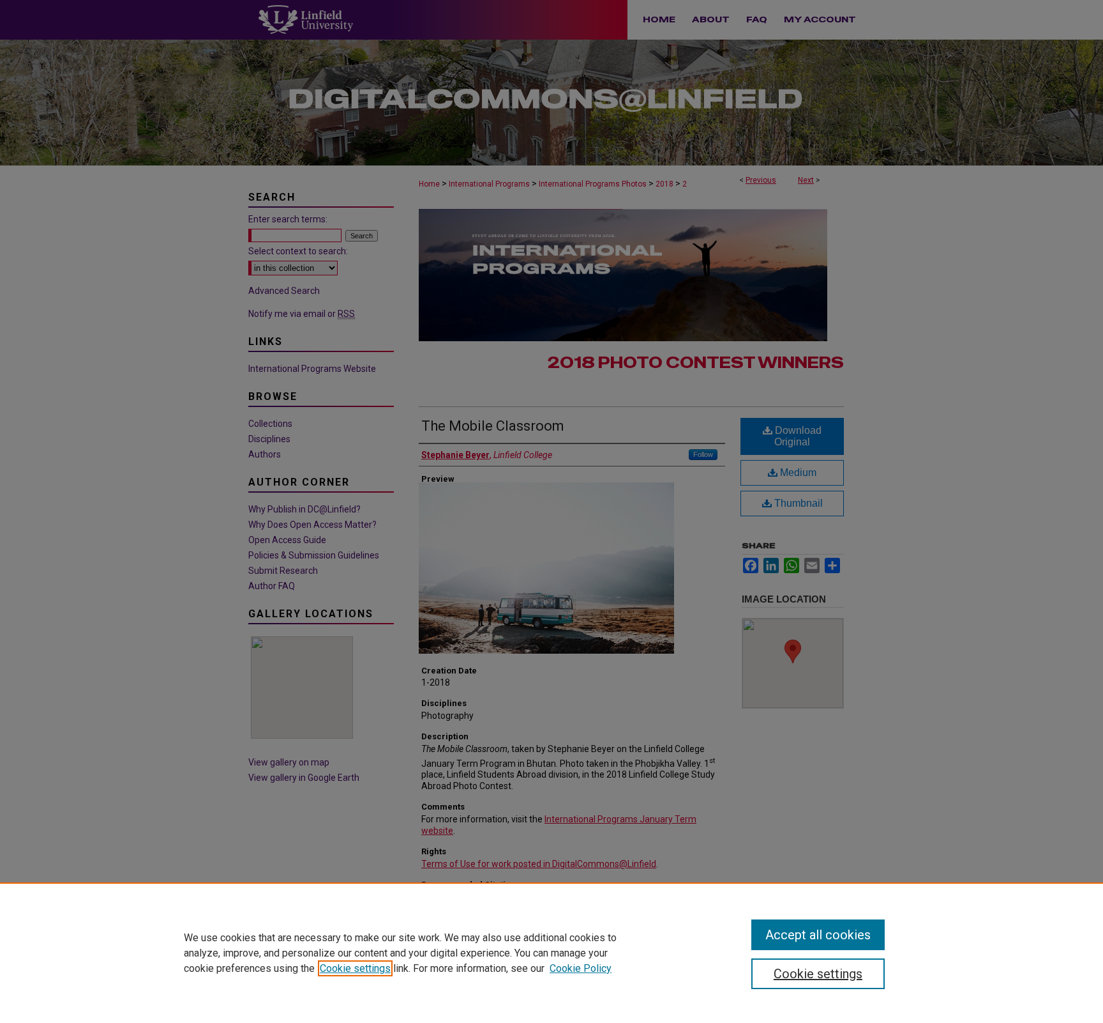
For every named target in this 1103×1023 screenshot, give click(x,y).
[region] (551, 952)
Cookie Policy (581, 968)
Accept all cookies (818, 934)
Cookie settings (355, 968)
